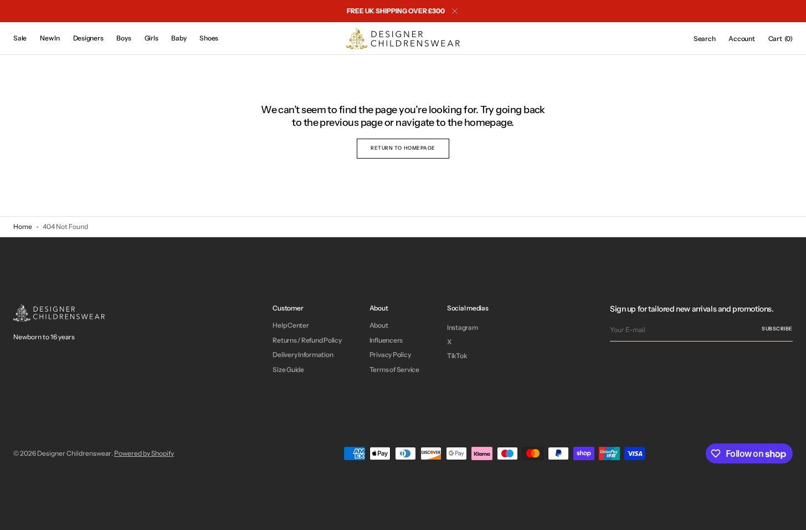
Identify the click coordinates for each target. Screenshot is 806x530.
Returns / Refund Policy (307, 340)
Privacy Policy (390, 354)
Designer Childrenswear (74, 453)
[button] (704, 39)
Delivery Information (303, 354)
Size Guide (288, 369)
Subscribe (777, 328)
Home (22, 226)
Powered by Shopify (144, 453)
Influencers (386, 340)
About (378, 325)
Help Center (291, 325)
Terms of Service (394, 369)
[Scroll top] (789, 513)
